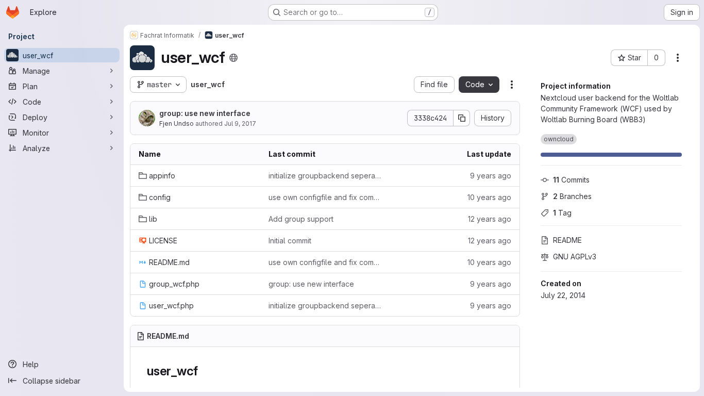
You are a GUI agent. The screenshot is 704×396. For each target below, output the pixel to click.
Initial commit (290, 240)
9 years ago (490, 175)
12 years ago (489, 218)
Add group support (301, 218)
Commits (571, 179)
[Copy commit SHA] (462, 118)
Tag (562, 212)
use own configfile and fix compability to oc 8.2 (325, 197)
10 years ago (489, 197)
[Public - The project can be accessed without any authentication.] (233, 58)
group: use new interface (204, 113)
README (567, 240)
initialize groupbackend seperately (325, 175)
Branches (572, 196)
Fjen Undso (176, 123)
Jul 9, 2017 (240, 123)
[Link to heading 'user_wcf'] (204, 371)
